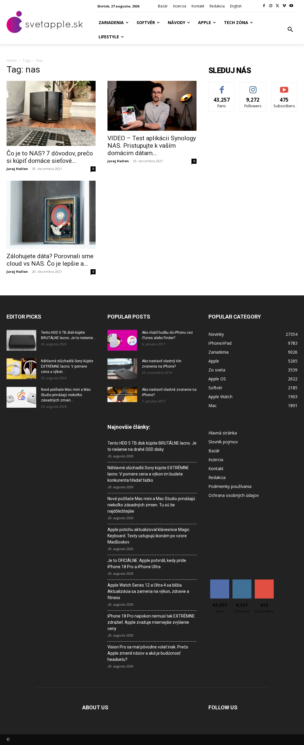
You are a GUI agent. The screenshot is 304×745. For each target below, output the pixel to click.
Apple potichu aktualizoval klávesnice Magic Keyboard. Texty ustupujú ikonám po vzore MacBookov (148, 535)
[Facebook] (264, 6)
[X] (277, 6)
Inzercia (215, 459)
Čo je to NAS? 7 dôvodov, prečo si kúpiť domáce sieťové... (50, 157)
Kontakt (216, 468)
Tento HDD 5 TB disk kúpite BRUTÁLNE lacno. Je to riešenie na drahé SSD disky (152, 446)
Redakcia (217, 477)
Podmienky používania (229, 486)
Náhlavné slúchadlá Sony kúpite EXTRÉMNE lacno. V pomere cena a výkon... (67, 366)
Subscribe (284, 86)
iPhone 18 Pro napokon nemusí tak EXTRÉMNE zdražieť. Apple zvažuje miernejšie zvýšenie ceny (151, 622)
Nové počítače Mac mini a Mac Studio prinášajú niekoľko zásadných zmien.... (66, 395)
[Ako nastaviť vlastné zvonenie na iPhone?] (122, 394)
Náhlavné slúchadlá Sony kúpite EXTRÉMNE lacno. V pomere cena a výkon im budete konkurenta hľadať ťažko (148, 474)
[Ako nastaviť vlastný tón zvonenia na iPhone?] (122, 368)
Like (221, 86)
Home (12, 60)
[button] (290, 30)
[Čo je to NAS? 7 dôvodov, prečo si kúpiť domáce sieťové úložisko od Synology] (51, 113)
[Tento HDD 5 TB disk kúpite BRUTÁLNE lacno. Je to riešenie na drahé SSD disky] (21, 340)
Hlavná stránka (222, 433)
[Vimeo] (284, 6)
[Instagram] (270, 6)
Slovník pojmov (223, 442)
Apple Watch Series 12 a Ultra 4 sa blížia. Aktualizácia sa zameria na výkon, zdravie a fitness (148, 591)
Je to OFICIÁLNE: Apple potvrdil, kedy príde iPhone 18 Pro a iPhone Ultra (146, 563)
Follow (253, 86)
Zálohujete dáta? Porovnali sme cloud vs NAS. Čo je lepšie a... (50, 260)
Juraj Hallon (17, 168)
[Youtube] (291, 6)
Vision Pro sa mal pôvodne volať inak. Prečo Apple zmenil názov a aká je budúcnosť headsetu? (147, 653)
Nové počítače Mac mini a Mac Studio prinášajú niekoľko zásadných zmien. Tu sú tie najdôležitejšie (151, 505)
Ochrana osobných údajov (233, 495)
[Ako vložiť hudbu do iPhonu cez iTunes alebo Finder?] (122, 340)
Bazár (214, 450)
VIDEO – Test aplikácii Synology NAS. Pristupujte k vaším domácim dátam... (151, 146)
